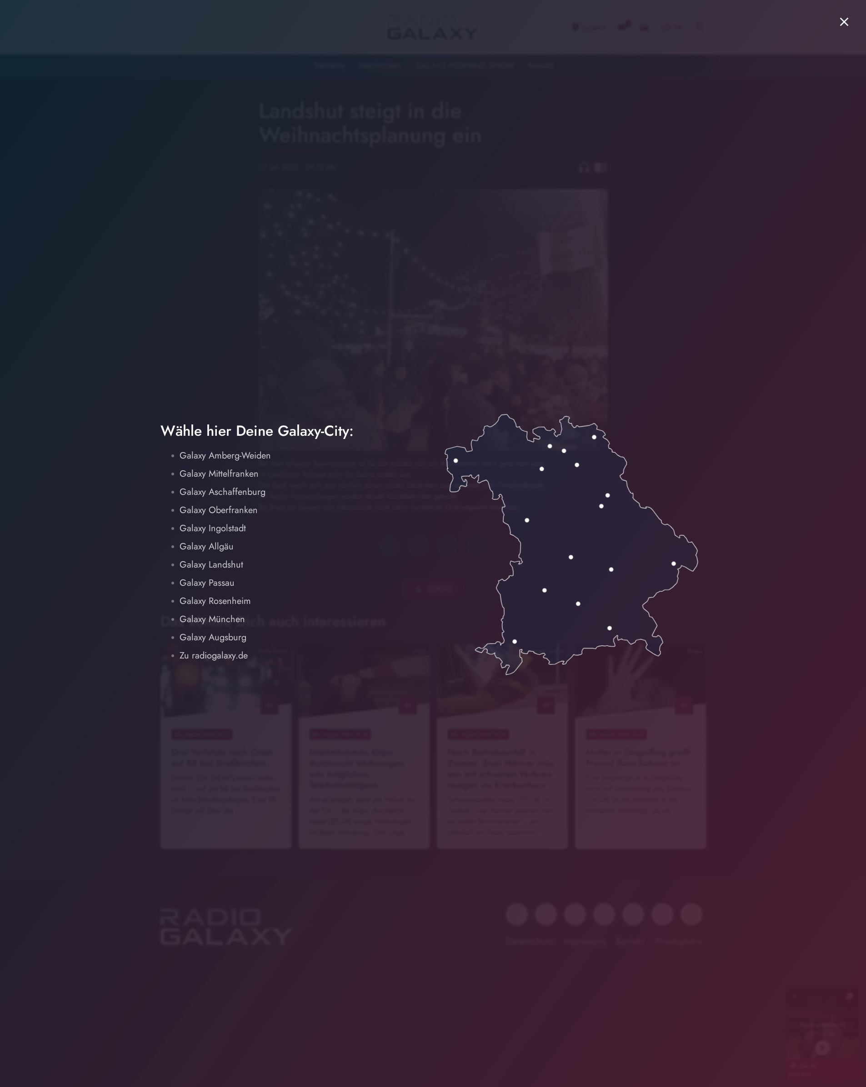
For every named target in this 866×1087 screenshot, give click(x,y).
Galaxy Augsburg (213, 637)
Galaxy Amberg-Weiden (225, 455)
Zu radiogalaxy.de (214, 655)
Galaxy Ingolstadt (213, 528)
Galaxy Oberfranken (219, 510)
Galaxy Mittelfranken (219, 473)
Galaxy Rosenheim (215, 601)
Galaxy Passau (207, 582)
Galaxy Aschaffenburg (222, 492)
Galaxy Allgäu (207, 546)
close (844, 22)
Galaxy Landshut (211, 564)
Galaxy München (212, 619)
